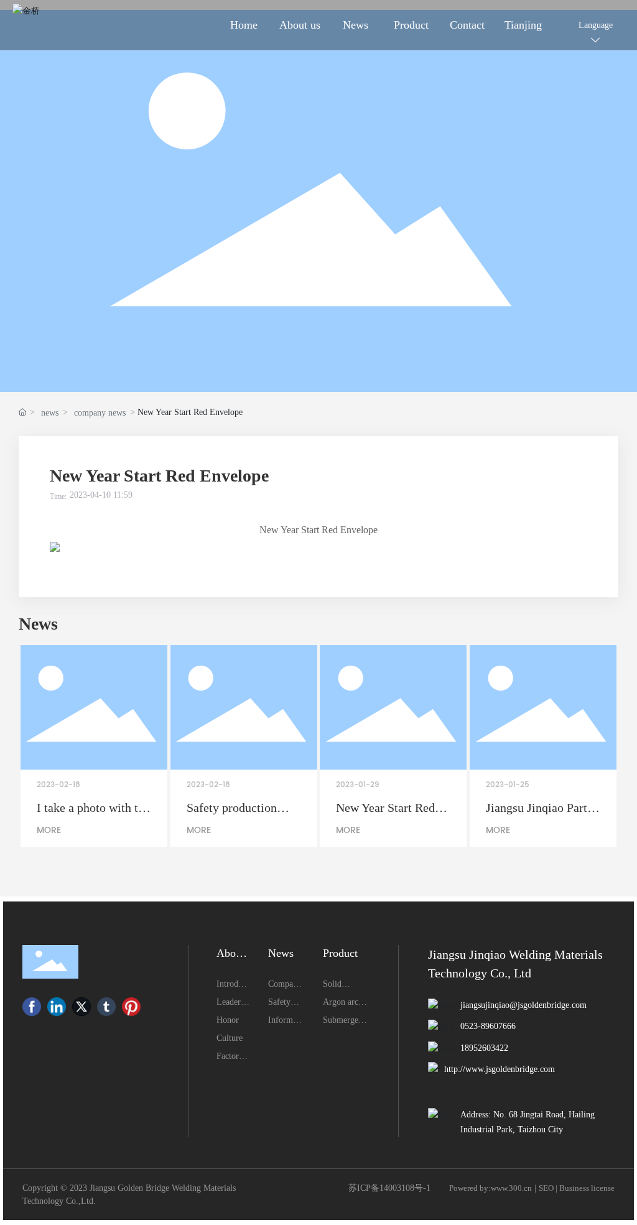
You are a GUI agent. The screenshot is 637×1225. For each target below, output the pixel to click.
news (49, 412)
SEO (546, 1188)
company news (100, 412)
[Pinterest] (131, 1006)
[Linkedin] (56, 1006)
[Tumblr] (106, 1006)
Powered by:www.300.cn (490, 1188)
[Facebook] (31, 1006)
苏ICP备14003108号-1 (389, 1188)
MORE (49, 830)
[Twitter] (81, 1006)
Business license (587, 1188)
